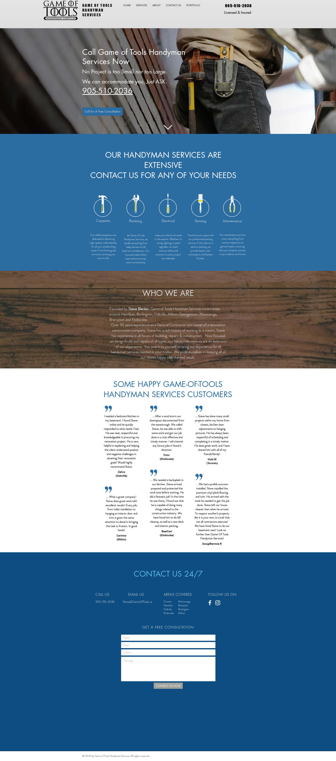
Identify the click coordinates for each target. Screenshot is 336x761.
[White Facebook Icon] (209, 602)
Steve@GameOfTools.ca (137, 602)
